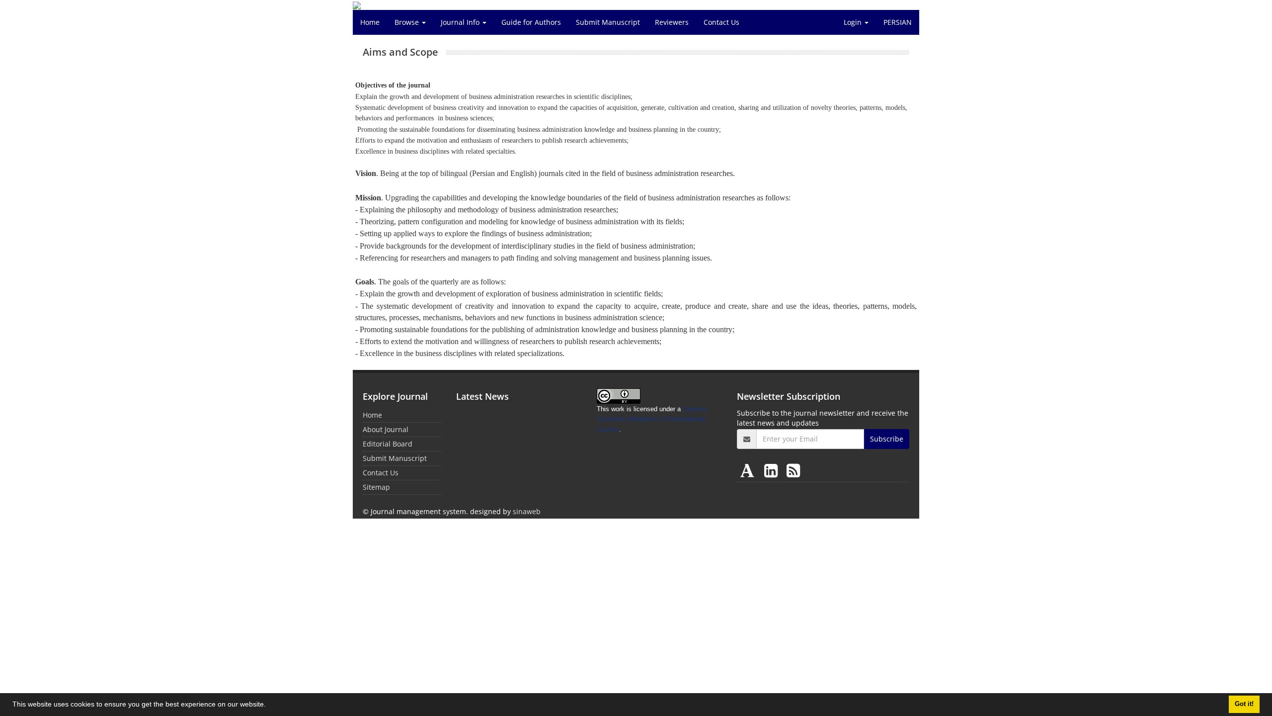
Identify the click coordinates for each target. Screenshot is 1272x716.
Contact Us (721, 22)
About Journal (385, 429)
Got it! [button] (1244, 704)
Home (370, 22)
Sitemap (376, 487)
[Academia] (749, 470)
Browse (408, 22)
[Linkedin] (773, 470)
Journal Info (461, 22)
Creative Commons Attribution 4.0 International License (652, 419)
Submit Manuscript (608, 22)
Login (854, 22)
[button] (269, 705)
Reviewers (672, 22)
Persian (897, 22)
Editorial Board (387, 443)
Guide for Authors (531, 22)
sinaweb (527, 511)
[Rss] (793, 470)
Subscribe (886, 439)
